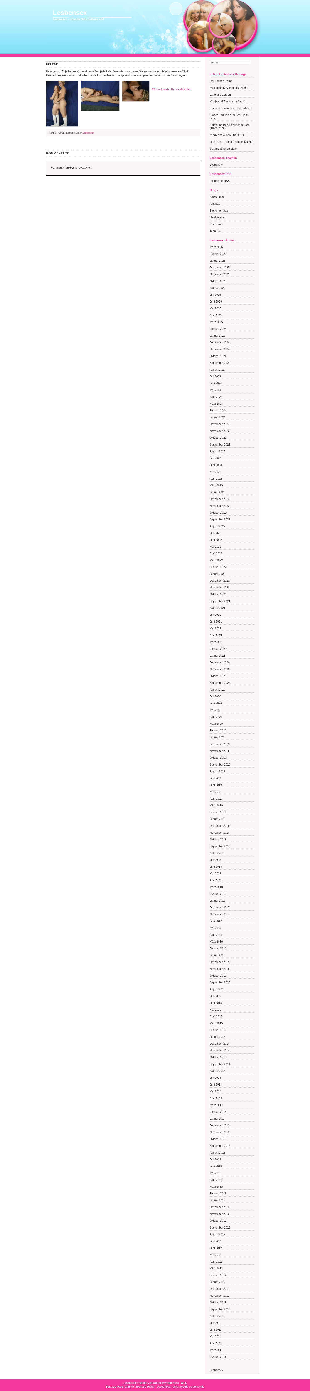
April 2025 (216, 315)
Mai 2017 (215, 928)
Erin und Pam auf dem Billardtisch (230, 108)
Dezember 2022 (220, 499)
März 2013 (216, 1186)
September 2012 (220, 1227)
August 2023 (217, 451)
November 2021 (220, 587)
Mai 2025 (215, 308)
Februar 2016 (218, 948)
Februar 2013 (218, 1193)
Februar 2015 (218, 1030)
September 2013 (220, 1145)
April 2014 (216, 1098)
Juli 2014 (215, 1077)
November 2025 (220, 274)
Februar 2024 (218, 410)
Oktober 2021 (218, 594)
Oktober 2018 (218, 839)
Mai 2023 (215, 471)
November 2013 (220, 1132)
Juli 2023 (215, 458)
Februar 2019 (218, 812)
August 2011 (217, 1316)
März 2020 (216, 723)
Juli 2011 (215, 1323)
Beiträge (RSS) (115, 1386)
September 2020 (220, 682)
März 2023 (216, 485)
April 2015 (216, 1016)
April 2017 (216, 934)
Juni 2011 (216, 1329)
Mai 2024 (215, 390)
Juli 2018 (215, 860)
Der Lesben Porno (221, 81)
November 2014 (220, 1050)
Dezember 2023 (220, 424)
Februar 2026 (218, 254)
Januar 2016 (217, 955)
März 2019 (216, 805)
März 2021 (216, 642)
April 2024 (216, 397)
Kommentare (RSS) (142, 1386)
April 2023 (216, 478)
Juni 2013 (216, 1166)
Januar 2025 (217, 335)
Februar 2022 (218, 567)
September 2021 (220, 601)
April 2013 (216, 1180)
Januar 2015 (217, 1037)
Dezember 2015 (220, 962)
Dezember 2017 (220, 907)
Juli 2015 (215, 996)
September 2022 (220, 519)
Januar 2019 (217, 819)
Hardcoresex (218, 217)
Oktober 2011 (218, 1302)
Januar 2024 (217, 417)
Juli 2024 (215, 376)
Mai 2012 (215, 1254)
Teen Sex (215, 231)
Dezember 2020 (220, 662)
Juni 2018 (216, 866)
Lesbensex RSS (220, 180)
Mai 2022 (215, 546)
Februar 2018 (218, 894)
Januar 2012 (217, 1282)
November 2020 (220, 669)
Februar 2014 (218, 1111)
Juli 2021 (215, 614)
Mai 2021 (215, 628)
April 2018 (216, 880)
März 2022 (216, 560)
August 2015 (217, 989)
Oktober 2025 (218, 281)
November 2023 (220, 431)
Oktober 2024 (218, 356)
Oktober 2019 (218, 757)
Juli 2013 (215, 1159)
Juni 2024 (216, 383)
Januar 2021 (217, 655)
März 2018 (216, 887)
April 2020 (216, 717)
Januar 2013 (217, 1200)
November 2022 (220, 505)
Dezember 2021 (220, 580)
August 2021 (217, 608)
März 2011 (216, 1350)
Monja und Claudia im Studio (228, 101)
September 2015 (220, 982)
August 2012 (217, 1234)
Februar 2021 (218, 648)
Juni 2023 (216, 465)
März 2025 (216, 322)
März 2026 (216, 247)
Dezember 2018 (220, 825)
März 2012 (216, 1268)
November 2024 (220, 349)
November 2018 (220, 832)
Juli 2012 (215, 1241)
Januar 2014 (217, 1118)
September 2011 (220, 1309)
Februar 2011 (218, 1357)
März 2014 (216, 1105)
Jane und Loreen (220, 94)
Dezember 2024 (220, 342)
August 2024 (217, 369)
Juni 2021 (216, 621)
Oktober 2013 (218, 1139)
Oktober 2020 (218, 676)
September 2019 (220, 764)
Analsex (215, 203)
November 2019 (220, 751)
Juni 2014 (216, 1084)
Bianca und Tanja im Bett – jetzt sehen (229, 116)
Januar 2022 (217, 574)
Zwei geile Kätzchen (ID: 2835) (229, 87)
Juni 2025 (216, 301)
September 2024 (220, 362)
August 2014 (217, 1071)
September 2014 (220, 1064)
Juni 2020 (216, 703)
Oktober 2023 (218, 437)
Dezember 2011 (219, 1288)
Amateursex (217, 197)
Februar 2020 (218, 730)
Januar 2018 (217, 900)
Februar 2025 (218, 328)
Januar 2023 (217, 492)
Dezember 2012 (220, 1207)
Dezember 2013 (220, 1125)
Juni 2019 (216, 785)
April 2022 (216, 553)
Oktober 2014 (218, 1057)
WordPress (172, 1382)
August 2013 (217, 1152)
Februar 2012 (218, 1275)
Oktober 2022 (218, 512)
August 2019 (217, 771)
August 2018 (217, 853)
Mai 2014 (215, 1091)
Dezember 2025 (220, 267)
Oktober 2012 (218, 1220)
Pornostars (216, 224)
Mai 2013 (215, 1173)
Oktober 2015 (218, 975)
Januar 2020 (217, 737)
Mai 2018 (215, 873)
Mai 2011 (215, 1336)
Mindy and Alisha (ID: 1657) (227, 135)
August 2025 (217, 288)
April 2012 (216, 1261)
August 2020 (217, 689)
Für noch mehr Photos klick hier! (171, 89)
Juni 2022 (216, 540)
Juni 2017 (216, 921)
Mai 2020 (215, 710)
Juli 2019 (215, 778)
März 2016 (216, 941)
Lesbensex (70, 12)
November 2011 (219, 1295)
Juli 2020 (215, 696)
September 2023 (220, 444)
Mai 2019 (215, 791)
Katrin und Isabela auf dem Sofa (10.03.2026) (229, 126)
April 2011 (216, 1343)
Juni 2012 (216, 1248)
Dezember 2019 (220, 744)
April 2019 (216, 798)
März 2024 (216, 403)
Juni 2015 (216, 1002)
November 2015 (220, 968)
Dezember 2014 (220, 1043)
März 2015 (216, 1023)
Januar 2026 (217, 260)
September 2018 (220, 846)
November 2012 (220, 1214)
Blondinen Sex (219, 210)
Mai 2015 (215, 1009)
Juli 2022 (215, 533)
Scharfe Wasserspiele (223, 148)
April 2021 (216, 635)
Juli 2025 (215, 294)
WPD (184, 1382)
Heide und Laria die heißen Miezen (231, 141)
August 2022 (217, 526)
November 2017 (220, 914)
